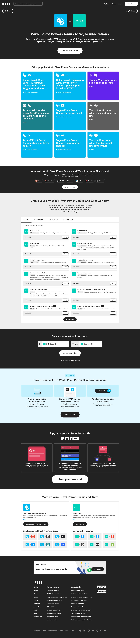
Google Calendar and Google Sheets (57, 597)
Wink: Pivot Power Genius (52, 34)
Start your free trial (70, 479)
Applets (36, 597)
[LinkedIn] (84, 631)
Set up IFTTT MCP (70, 187)
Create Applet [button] (70, 353)
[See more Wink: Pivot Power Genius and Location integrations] (30, 544)
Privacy (67, 630)
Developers (37, 630)
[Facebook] (80, 631)
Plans (114, 4)
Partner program (52, 630)
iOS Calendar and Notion (53, 593)
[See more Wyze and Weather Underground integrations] (95, 544)
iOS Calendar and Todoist (54, 613)
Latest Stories (76, 587)
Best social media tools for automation (81, 619)
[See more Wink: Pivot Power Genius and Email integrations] (60, 544)
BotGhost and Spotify (53, 603)
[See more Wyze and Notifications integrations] (95, 536)
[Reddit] (105, 631)
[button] (70, 414)
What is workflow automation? (79, 600)
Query (80, 292)
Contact (61, 630)
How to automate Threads (78, 613)
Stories (35, 593)
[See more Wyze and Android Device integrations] (109, 544)
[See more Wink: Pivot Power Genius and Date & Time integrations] (45, 536)
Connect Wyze (80, 524)
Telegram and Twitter (52, 616)
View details (28, 237)
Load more (70, 319)
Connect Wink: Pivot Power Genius (36, 524)
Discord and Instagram (53, 590)
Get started (131, 4)
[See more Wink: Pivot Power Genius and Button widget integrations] (30, 536)
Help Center (37, 603)
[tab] (26, 220)
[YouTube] (92, 631)
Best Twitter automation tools (79, 593)
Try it (65, 237)
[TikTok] (101, 631)
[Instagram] (88, 631)
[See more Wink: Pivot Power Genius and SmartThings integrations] (45, 544)
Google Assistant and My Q (54, 600)
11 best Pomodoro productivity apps (81, 610)
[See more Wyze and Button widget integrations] (109, 536)
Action (33, 245)
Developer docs (38, 616)
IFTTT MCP (37, 600)
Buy (24, 519)
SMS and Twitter (51, 606)
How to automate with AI (77, 590)
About (72, 630)
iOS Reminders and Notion (54, 610)
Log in (121, 4)
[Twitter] (97, 631)
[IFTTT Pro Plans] (103, 290)
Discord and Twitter (52, 619)
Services (36, 590)
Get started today (70, 50)
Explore (106, 4)
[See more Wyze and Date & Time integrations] (80, 544)
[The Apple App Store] (101, 587)
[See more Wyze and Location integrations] (80, 536)
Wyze (83, 34)
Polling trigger (34, 232)
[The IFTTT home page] (6, 4)
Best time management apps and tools (81, 597)
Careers (44, 630)
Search (35, 610)
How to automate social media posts (81, 616)
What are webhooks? (77, 606)
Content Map (37, 606)
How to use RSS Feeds (77, 603)
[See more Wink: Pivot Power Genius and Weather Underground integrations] (60, 536)
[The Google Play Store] (101, 591)
